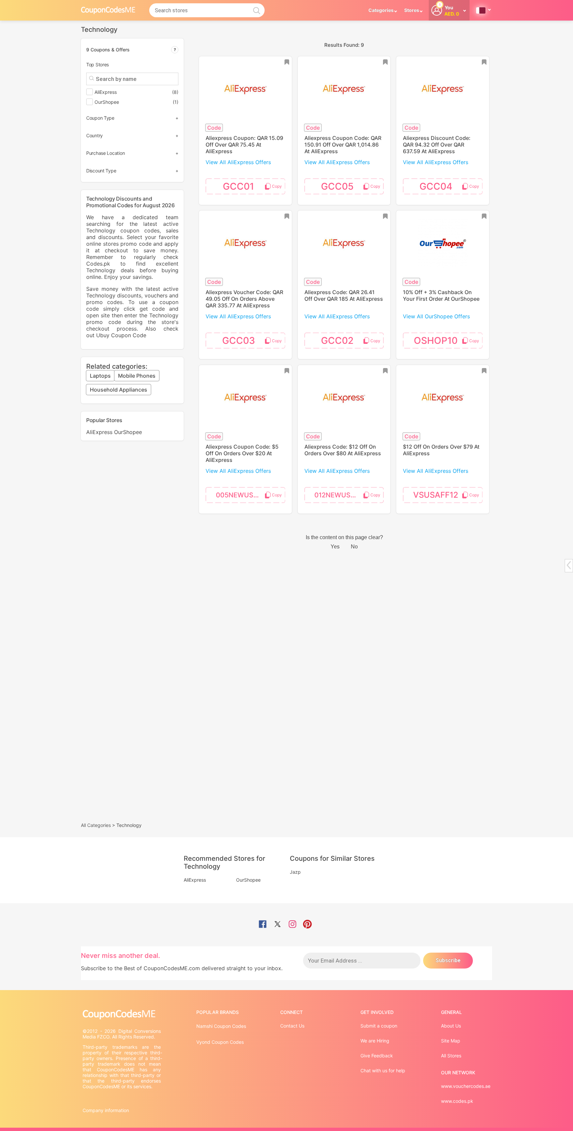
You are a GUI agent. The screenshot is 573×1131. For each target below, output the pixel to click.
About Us (451, 1026)
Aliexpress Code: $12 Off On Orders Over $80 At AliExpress (342, 450)
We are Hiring (374, 1040)
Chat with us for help (382, 1070)
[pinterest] (307, 924)
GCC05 (337, 186)
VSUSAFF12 (435, 495)
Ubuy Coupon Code (121, 335)
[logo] (108, 10)
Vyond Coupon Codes (220, 1042)
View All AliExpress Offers (238, 162)
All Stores (451, 1055)
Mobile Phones (137, 375)
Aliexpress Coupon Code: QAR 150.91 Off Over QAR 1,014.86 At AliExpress (342, 145)
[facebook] (263, 924)
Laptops (100, 375)
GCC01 (238, 186)
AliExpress (99, 432)
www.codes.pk (457, 1101)
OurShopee (128, 432)
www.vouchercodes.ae (465, 1086)
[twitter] (278, 924)
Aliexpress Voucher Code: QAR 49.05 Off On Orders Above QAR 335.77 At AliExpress (244, 299)
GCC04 (435, 186)
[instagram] (292, 924)
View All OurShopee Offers (436, 316)
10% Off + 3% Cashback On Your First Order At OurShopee (441, 295)
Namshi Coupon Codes (221, 1026)
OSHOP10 (436, 340)
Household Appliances (118, 389)
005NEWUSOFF (241, 495)
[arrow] (569, 565)
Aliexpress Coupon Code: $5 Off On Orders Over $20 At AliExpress (242, 453)
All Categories (96, 825)
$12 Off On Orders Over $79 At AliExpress (441, 450)
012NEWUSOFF (338, 495)
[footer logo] (122, 1014)
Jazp (295, 872)
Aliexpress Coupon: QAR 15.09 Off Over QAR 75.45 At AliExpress (244, 145)
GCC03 (238, 340)
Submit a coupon (378, 1026)
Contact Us (292, 1026)
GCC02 (337, 340)
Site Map (450, 1040)
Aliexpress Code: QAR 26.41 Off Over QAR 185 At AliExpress (343, 295)
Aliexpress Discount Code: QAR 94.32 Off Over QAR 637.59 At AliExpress (437, 145)
